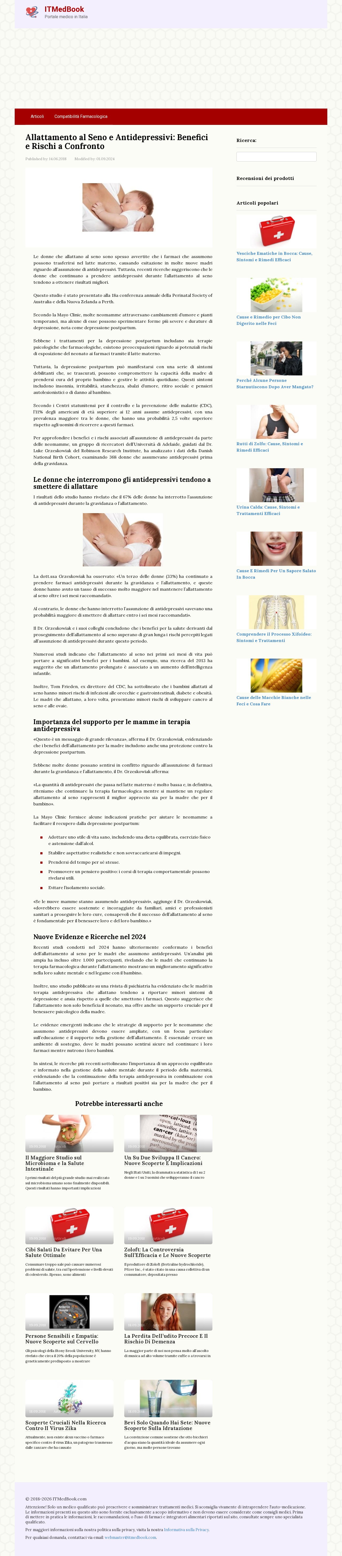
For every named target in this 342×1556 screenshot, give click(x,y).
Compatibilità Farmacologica (81, 116)
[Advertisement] (171, 68)
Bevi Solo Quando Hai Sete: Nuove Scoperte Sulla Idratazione (167, 1425)
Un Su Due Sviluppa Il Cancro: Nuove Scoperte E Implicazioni (163, 1160)
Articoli (37, 116)
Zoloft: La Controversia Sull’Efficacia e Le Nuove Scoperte (167, 1252)
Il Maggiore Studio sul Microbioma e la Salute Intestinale (54, 1163)
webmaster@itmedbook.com (130, 1537)
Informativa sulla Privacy (186, 1529)
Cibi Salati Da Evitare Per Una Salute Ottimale (63, 1252)
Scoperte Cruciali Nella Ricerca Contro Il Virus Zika (65, 1425)
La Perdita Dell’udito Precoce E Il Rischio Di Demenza (166, 1339)
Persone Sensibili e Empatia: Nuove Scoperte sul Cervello (61, 1339)
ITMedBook (64, 9)
